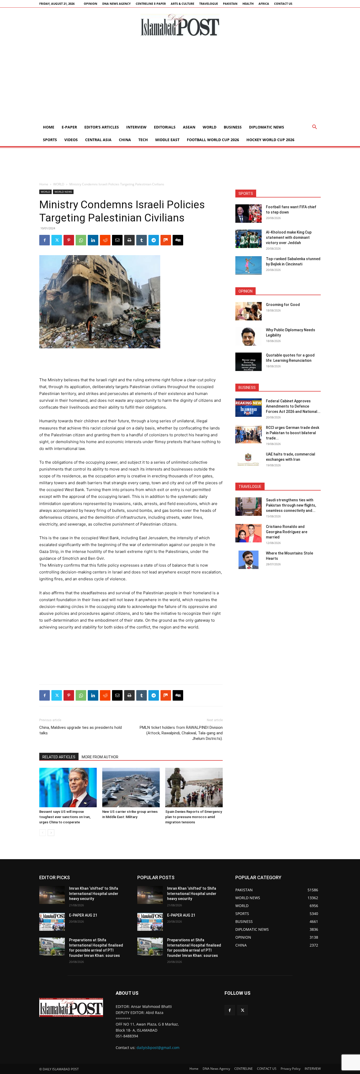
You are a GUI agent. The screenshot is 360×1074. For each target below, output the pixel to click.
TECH (143, 139)
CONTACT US (283, 4)
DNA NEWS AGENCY (116, 4)
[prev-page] (42, 832)
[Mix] (165, 240)
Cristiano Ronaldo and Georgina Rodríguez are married (286, 531)
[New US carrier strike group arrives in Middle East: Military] (131, 787)
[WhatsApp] (81, 240)
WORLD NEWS (63, 192)
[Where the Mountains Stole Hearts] (248, 560)
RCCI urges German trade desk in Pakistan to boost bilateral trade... (292, 432)
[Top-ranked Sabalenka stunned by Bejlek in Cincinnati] (248, 265)
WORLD (209, 127)
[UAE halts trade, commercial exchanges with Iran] (248, 461)
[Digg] (178, 240)
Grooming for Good (283, 305)
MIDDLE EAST (167, 139)
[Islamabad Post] (180, 25)
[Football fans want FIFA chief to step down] (248, 213)
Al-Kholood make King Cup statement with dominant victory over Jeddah (289, 237)
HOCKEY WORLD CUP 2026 (270, 139)
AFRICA (264, 4)
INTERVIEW (136, 127)
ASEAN (189, 127)
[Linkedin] (93, 240)
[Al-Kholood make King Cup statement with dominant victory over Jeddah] (248, 239)
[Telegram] (153, 240)
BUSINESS (233, 127)
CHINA (125, 139)
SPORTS (50, 139)
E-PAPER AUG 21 (83, 915)
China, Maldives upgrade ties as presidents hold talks (80, 730)
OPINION (90, 4)
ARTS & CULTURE (182, 4)
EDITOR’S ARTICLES (101, 127)
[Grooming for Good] (248, 311)
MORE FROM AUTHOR (100, 757)
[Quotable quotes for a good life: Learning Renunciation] (248, 362)
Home (48, 127)
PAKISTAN (230, 4)
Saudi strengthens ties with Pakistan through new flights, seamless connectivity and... (291, 505)
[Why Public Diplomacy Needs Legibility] (248, 336)
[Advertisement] (180, 81)
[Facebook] (44, 240)
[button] (314, 127)
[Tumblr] (141, 240)
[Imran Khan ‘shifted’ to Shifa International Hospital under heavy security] (52, 895)
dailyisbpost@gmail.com (158, 1047)
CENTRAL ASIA (98, 139)
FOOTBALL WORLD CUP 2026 (213, 139)
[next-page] (51, 832)
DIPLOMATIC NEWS (266, 127)
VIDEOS (71, 139)
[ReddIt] (105, 240)
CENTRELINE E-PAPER (151, 4)
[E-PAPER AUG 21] (52, 922)
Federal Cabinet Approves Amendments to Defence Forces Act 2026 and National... (293, 406)
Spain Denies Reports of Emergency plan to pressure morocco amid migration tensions (193, 817)
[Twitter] (56, 240)
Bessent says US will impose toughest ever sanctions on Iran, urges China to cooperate (64, 817)
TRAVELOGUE (208, 4)
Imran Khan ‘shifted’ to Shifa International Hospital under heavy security (93, 893)
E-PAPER (69, 127)
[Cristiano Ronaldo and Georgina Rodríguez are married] (248, 533)
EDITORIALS (165, 127)
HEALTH (248, 4)
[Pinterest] (69, 240)
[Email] (117, 240)
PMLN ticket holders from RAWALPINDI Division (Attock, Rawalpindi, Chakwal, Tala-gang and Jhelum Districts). (181, 733)
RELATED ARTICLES (58, 757)
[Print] (129, 240)
